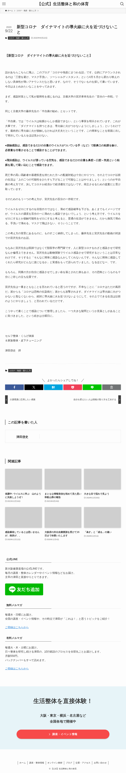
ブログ (69, 762)
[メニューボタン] (4, 4)
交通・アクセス (82, 762)
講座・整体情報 (36, 762)
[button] (14, 387)
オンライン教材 (54, 762)
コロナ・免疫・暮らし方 (19, 38)
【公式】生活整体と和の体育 (63, 4)
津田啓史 (22, 437)
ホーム (22, 762)
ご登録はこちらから (17, 627)
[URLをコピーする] (111, 387)
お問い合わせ (100, 762)
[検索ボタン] (122, 4)
